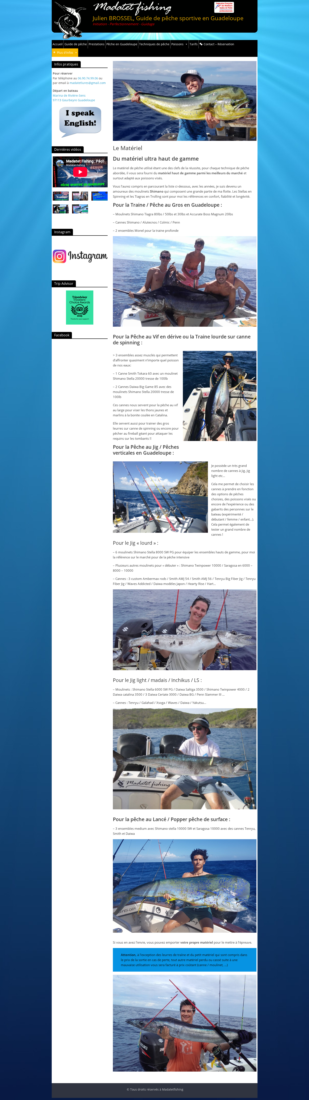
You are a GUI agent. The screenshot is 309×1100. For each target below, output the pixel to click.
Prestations (96, 44)
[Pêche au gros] (80, 256)
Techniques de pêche (154, 44)
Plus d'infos (65, 53)
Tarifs (194, 44)
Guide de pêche (76, 44)
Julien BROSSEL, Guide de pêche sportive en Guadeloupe (168, 18)
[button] (60, 198)
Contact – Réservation (219, 44)
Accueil (58, 44)
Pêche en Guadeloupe (121, 44)
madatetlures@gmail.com (88, 83)
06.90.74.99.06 (88, 78)
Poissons (177, 44)
